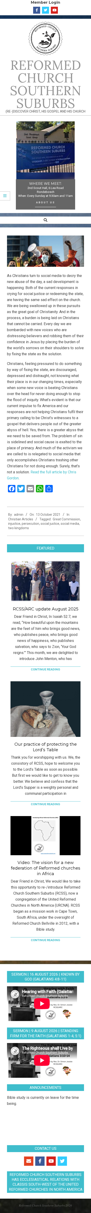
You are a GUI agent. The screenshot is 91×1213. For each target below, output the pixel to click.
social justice (50, 523)
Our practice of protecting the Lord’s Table (45, 747)
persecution (30, 523)
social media (70, 523)
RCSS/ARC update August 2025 (45, 609)
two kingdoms (18, 528)
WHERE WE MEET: (45, 184)
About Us (45, 202)
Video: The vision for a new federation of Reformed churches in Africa (45, 868)
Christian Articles (20, 519)
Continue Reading (45, 669)
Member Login (45, 2)
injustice (14, 523)
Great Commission (66, 519)
